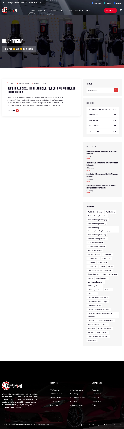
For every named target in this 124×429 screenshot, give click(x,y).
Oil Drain (108, 290)
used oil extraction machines (98, 336)
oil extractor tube (94, 305)
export (110, 266)
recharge (91, 328)
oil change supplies (95, 286)
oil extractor (92, 294)
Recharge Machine (104, 328)
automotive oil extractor (96, 247)
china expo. (106, 258)
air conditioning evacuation (97, 216)
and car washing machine (97, 239)
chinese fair (92, 266)
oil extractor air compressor (98, 298)
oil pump (91, 320)
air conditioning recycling (97, 235)
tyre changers (102, 332)
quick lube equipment (105, 320)
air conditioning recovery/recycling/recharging (99, 229)
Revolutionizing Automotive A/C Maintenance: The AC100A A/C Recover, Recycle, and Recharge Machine (101, 186)
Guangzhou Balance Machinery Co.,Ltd (21, 425)
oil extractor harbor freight (97, 302)
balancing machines (95, 250)
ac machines (110, 212)
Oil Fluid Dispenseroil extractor (98, 309)
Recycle (90, 332)
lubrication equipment (95, 282)
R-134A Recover (93, 324)
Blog (17, 49)
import (90, 278)
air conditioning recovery (97, 224)
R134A (105, 324)
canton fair (108, 254)
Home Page (8, 49)
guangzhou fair (93, 274)
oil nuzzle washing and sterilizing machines (100, 315)
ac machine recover (95, 212)
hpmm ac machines (110, 274)
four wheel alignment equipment (99, 270)
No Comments (24, 83)
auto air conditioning (95, 243)
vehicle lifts (92, 340)
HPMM (11, 83)
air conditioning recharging (97, 220)
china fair (91, 262)
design (102, 266)
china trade (102, 262)
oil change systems (95, 290)
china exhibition (93, 258)
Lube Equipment (101, 278)
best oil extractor (94, 254)
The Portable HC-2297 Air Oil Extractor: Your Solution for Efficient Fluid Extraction (41, 90)
